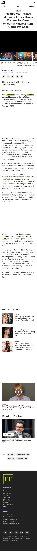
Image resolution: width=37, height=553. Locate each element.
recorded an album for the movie (16, 177)
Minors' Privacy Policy (11, 524)
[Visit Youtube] (21, 532)
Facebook (7, 491)
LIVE (4, 6)
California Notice (9, 521)
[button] (18, 392)
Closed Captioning (10, 519)
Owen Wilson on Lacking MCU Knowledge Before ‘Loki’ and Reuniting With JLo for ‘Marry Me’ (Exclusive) (18, 408)
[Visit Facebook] (5, 533)
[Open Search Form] (34, 3)
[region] (18, 41)
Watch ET (32, 6)
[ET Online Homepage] (4, 2)
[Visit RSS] (27, 533)
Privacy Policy (8, 517)
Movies (18, 11)
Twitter (5, 495)
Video (17, 6)
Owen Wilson (24, 97)
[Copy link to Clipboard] (22, 77)
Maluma (11, 97)
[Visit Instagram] (16, 533)
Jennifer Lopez (23, 454)
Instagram (7, 493)
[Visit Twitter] (11, 533)
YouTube (6, 498)
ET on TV (6, 500)
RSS (4, 507)
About (5, 502)
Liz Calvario (8, 70)
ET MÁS (11, 454)
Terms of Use (8, 515)
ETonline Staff (8, 504)
